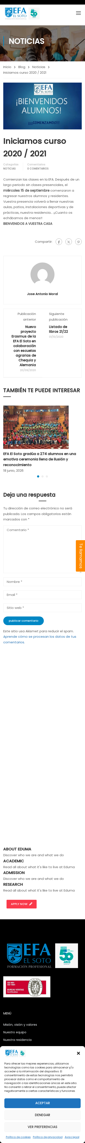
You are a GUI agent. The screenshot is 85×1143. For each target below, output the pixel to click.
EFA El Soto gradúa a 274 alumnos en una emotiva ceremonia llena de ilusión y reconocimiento (39, 459)
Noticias (38, 67)
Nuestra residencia (17, 1040)
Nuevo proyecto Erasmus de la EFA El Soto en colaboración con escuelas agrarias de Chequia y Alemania (24, 345)
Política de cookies (18, 1137)
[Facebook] (59, 241)
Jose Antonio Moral (42, 294)
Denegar (42, 1115)
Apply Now (19, 904)
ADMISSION (14, 872)
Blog (21, 67)
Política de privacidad (48, 1137)
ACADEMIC (13, 861)
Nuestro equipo (14, 1032)
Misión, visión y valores (20, 1024)
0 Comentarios (38, 168)
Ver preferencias (42, 1127)
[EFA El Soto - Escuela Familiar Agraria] (21, 13)
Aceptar (42, 1103)
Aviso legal (72, 1137)
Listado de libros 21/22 (58, 329)
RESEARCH (13, 884)
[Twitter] (68, 241)
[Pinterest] (78, 241)
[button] (78, 1053)
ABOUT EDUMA (17, 849)
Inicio (7, 67)
